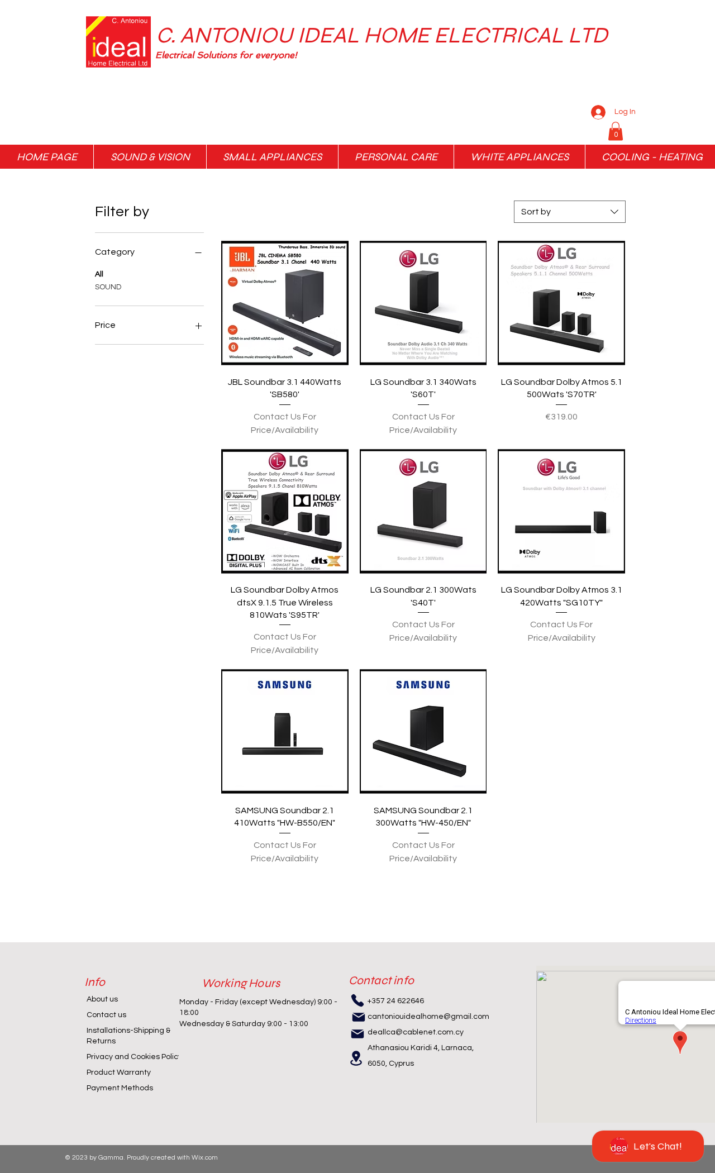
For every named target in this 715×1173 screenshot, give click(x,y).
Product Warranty (119, 1072)
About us (102, 999)
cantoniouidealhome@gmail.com (428, 1017)
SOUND (108, 287)
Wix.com (205, 1157)
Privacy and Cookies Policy (134, 1057)
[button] (313, 55)
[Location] (356, 1058)
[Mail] (358, 1017)
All (99, 274)
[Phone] (357, 1000)
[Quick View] (285, 303)
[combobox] (570, 212)
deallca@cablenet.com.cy (416, 1032)
